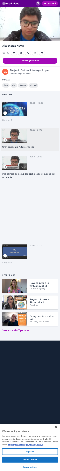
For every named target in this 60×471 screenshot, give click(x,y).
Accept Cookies (30, 459)
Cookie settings (30, 467)
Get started (50, 3)
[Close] (56, 427)
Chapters (7, 94)
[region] (30, 447)
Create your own (30, 60)
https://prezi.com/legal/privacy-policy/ (25, 445)
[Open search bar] (38, 3)
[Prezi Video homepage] (10, 3)
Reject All (30, 451)
